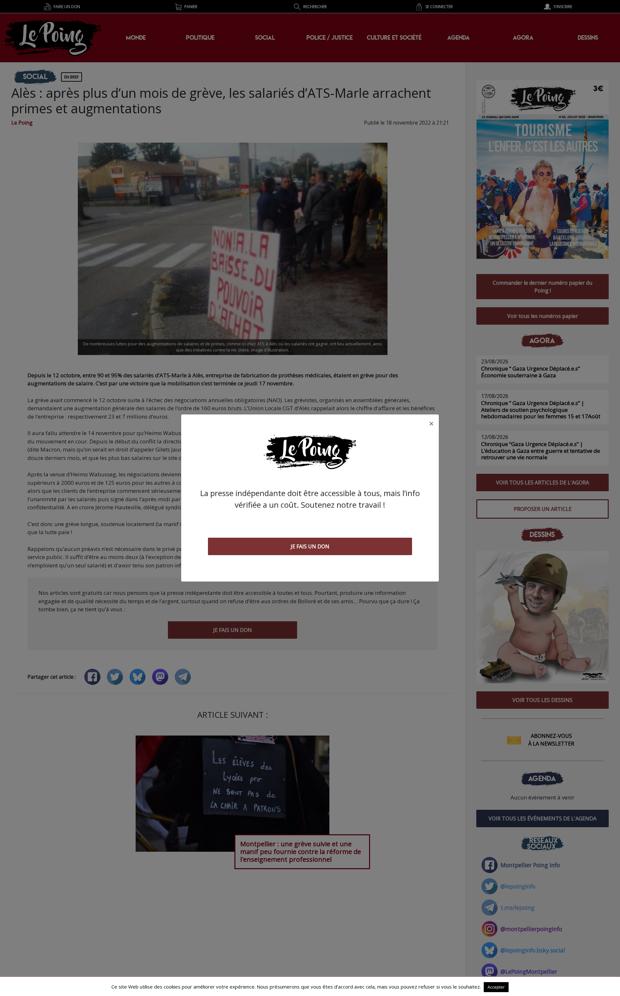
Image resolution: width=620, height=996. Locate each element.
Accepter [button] (496, 987)
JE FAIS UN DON (310, 546)
